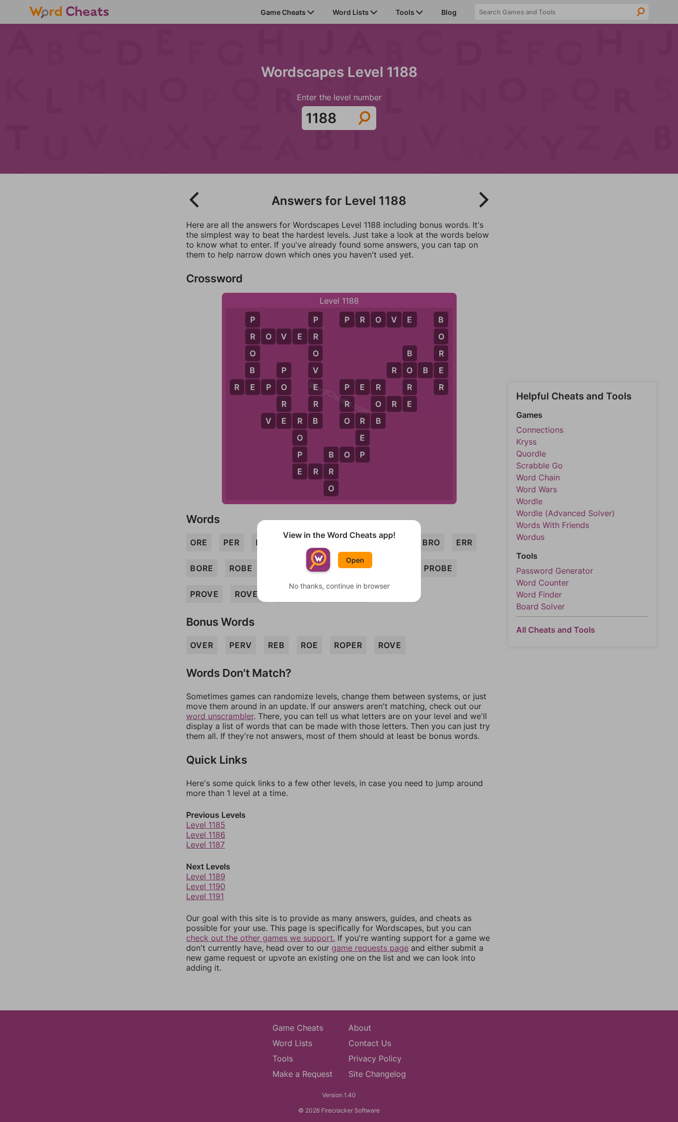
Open (355, 560)
